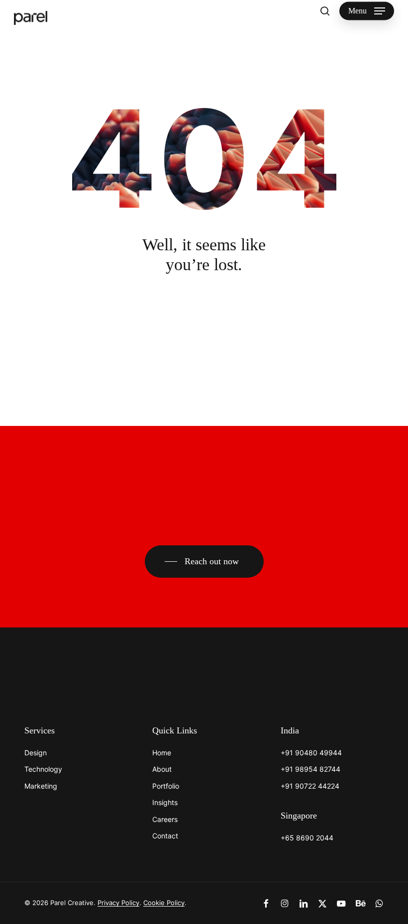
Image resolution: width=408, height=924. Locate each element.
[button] (366, 11)
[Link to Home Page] (54, 679)
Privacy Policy (118, 903)
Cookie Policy (164, 903)
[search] (324, 11)
